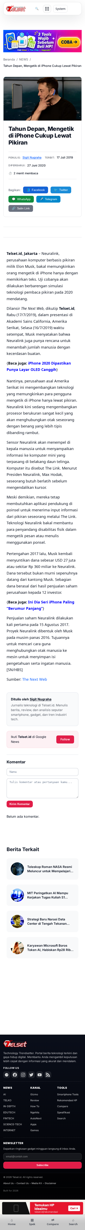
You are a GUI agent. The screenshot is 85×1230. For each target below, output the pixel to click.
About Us (8, 1183)
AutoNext (35, 1118)
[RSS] (48, 1075)
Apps (33, 1124)
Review (34, 1100)
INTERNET (9, 1130)
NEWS (23, 59)
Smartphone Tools (67, 1094)
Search (61, 1118)
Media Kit (37, 1183)
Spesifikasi (63, 1112)
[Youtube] (39, 1075)
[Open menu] (47, 9)
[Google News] (6, 1075)
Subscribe (42, 1165)
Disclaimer (50, 1183)
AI (4, 1094)
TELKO (7, 1100)
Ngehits (34, 1112)
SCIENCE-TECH (12, 1124)
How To (34, 1106)
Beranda (9, 59)
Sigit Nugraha (31, 157)
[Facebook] (15, 1075)
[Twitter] (31, 1075)
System (60, 9)
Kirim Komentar (19, 804)
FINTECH (8, 1118)
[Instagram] (23, 1075)
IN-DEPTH (9, 1106)
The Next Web (34, 679)
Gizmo (34, 1094)
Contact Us (23, 1183)
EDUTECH (9, 1112)
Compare (62, 1106)
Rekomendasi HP (67, 1100)
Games (34, 1130)
